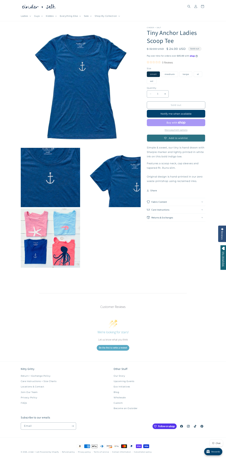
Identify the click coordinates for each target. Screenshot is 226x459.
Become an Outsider (126, 408)
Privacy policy (84, 452)
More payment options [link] (176, 130)
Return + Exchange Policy (35, 375)
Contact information (121, 452)
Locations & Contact (32, 386)
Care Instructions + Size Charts (39, 381)
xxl (153, 81)
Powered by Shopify (49, 452)
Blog (116, 392)
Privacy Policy (29, 397)
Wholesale (120, 397)
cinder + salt (34, 452)
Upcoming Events (124, 381)
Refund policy (68, 452)
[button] (25, 16)
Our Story (119, 375)
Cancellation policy (143, 452)
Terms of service (101, 452)
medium (171, 75)
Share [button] (153, 190)
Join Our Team (29, 392)
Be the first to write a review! (113, 347)
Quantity (151, 88)
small (155, 75)
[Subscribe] (72, 426)
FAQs (24, 403)
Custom (118, 403)
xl (199, 75)
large (187, 75)
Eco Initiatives (122, 386)
